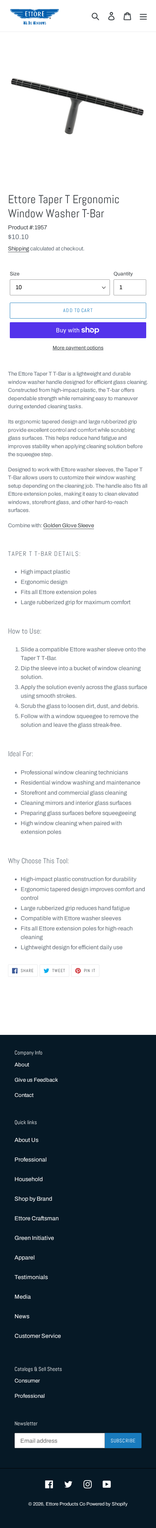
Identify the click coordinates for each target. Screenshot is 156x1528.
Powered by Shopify (107, 1504)
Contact (24, 1095)
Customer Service (38, 1336)
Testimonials (31, 1277)
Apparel (25, 1257)
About (22, 1065)
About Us (26, 1140)
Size (15, 273)
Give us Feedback (36, 1080)
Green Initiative (34, 1238)
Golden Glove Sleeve (68, 525)
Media (23, 1297)
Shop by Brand (33, 1199)
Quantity (123, 273)
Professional (31, 1159)
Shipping (18, 248)
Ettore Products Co (66, 1504)
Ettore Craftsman (37, 1218)
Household (29, 1179)
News (22, 1316)
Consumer (27, 1381)
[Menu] (143, 16)
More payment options (78, 348)
